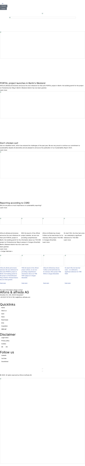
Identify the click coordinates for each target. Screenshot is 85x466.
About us (4, 310)
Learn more (3, 90)
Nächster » (9, 251)
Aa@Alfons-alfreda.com (22, 297)
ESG (2, 323)
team (2, 313)
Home (3, 307)
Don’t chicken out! (9, 143)
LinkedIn (3, 355)
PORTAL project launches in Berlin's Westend (22, 83)
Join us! (3, 329)
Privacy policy (5, 340)
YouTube (3, 358)
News (3, 317)
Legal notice (4, 337)
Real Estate (4, 320)
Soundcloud (4, 361)
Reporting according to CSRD (15, 203)
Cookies (3, 343)
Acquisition (4, 326)
